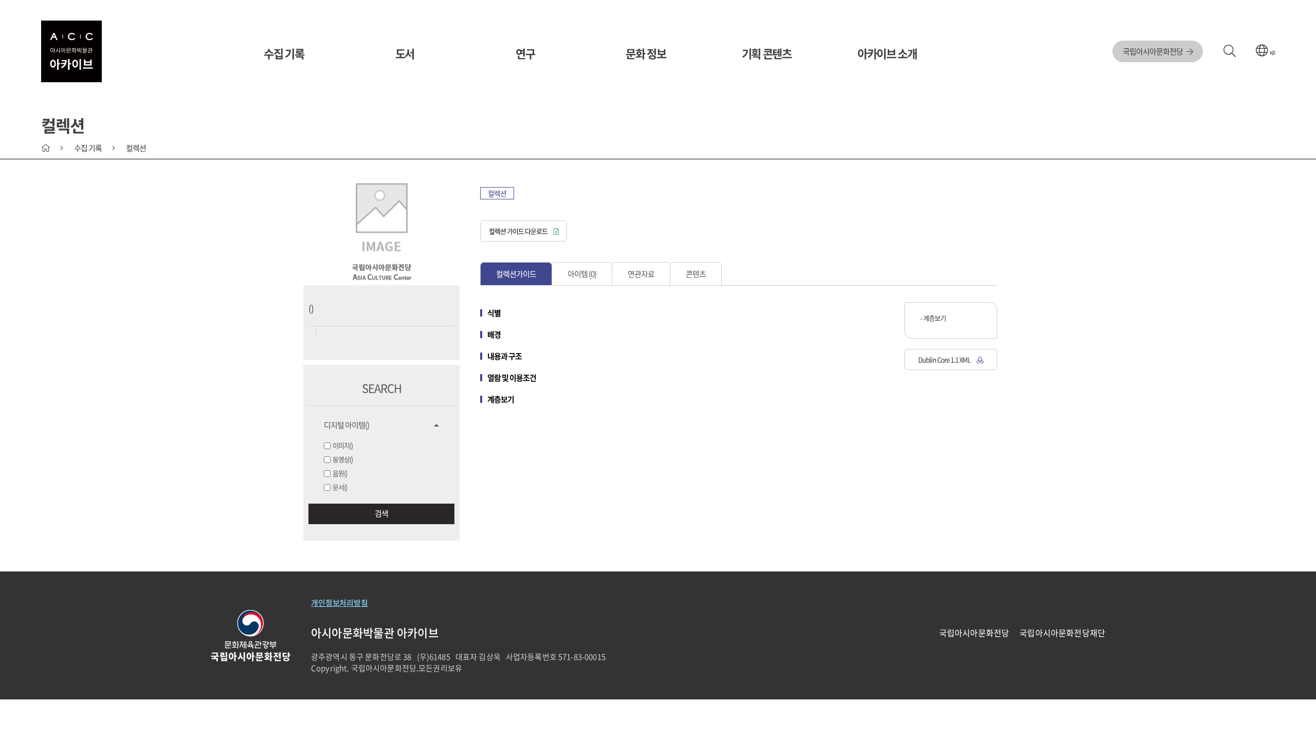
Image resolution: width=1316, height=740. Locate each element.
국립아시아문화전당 (1153, 51)
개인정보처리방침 (339, 602)
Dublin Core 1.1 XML (945, 359)
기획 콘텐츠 (767, 53)
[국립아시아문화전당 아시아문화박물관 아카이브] (71, 51)
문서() (340, 487)
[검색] (1229, 51)
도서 (404, 53)
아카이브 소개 (887, 53)
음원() (340, 473)
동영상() (343, 459)
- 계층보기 (933, 318)
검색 (381, 513)
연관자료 (641, 274)
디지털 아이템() (346, 425)
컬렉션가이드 (516, 274)
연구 (525, 53)
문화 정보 (646, 53)
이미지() (343, 445)
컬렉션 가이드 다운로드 (519, 231)
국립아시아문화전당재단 (1062, 632)
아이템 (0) (582, 274)
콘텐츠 (696, 274)
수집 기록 (284, 53)
